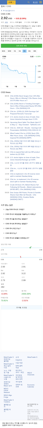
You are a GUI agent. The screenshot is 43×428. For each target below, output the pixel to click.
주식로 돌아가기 (9, 11)
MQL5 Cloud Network (7, 390)
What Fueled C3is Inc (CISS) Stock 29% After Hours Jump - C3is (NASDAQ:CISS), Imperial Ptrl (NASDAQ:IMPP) (25, 135)
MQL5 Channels (30, 374)
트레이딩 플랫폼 (9, 359)
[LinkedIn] (32, 401)
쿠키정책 (19, 382)
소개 (17, 357)
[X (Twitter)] (36, 397)
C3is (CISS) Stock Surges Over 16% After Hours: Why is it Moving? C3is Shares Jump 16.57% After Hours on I (26, 98)
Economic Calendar (31, 386)
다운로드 (9, 401)
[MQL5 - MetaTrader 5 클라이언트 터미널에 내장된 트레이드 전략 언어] (3, 2)
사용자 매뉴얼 (9, 377)
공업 (6, 22)
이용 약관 (19, 363)
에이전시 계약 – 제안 (20, 371)
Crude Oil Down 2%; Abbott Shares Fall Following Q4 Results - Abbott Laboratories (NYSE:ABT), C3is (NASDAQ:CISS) (25, 187)
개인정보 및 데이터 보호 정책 (19, 377)
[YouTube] (28, 401)
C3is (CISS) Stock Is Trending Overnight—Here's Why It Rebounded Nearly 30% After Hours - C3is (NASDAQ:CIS (25, 106)
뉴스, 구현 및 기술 (7, 371)
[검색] (28, 2)
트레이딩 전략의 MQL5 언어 (8, 384)
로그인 (35, 2)
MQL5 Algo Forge (8, 396)
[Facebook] (28, 397)
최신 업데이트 (9, 366)
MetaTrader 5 (32, 357)
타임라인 (19, 360)
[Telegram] (32, 397)
